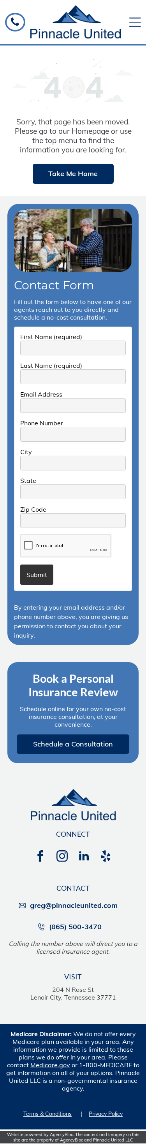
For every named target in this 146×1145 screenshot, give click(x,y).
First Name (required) (51, 337)
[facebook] (40, 857)
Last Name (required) (51, 365)
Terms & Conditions (47, 1113)
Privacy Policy (106, 1113)
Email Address (41, 394)
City (26, 452)
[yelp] (105, 857)
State (28, 480)
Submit (36, 575)
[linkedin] (84, 857)
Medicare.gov (50, 1065)
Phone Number (41, 423)
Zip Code (33, 509)
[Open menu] (135, 22)
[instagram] (62, 857)
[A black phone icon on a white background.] (15, 25)
